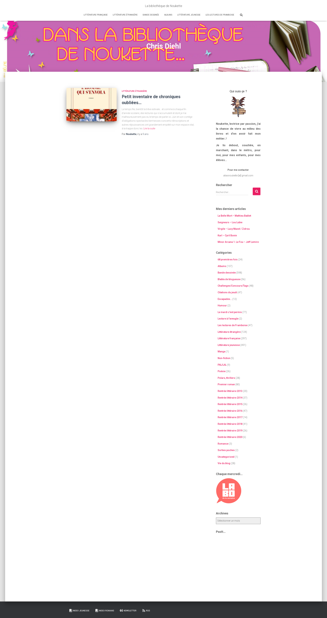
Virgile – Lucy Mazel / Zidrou (234, 228)
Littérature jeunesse (188, 15)
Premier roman (226, 384)
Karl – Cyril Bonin (227, 235)
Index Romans (106, 610)
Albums (168, 15)
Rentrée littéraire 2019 (230, 430)
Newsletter (130, 610)
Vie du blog (224, 463)
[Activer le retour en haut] (320, 611)
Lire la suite (149, 128)
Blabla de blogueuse (229, 279)
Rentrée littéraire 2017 (230, 417)
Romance (223, 443)
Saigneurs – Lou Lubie (230, 222)
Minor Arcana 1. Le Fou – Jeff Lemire (238, 242)
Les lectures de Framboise (220, 15)
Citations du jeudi (227, 292)
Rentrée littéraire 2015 (230, 404)
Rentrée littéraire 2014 (230, 397)
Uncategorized (226, 456)
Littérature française (96, 15)
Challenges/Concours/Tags (233, 285)
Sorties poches (226, 450)
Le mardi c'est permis (230, 312)
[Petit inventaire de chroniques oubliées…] (91, 104)
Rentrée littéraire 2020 (230, 437)
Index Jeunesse (81, 610)
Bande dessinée (151, 15)
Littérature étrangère (125, 15)
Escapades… (225, 299)
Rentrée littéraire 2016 (230, 410)
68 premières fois (228, 259)
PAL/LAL (222, 364)
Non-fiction (224, 358)
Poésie (221, 371)
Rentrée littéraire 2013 (230, 391)
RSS (148, 610)
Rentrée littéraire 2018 (230, 424)
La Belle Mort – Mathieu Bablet (234, 215)
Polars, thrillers (226, 378)
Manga (221, 351)
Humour (222, 305)
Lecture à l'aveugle (228, 318)
